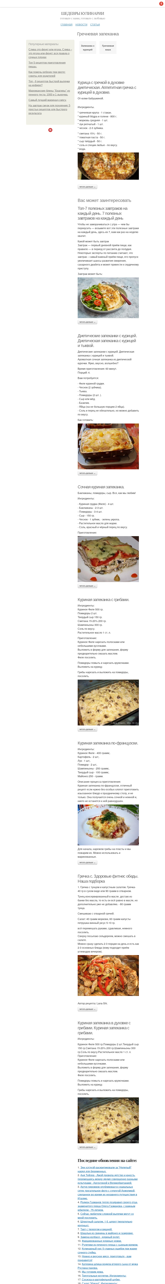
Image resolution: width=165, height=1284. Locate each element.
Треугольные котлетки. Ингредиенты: (104, 1275)
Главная (67, 24)
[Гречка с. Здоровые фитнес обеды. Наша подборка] (108, 975)
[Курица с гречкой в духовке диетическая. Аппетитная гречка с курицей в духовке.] (108, 166)
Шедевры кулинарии (82, 13)
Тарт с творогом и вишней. (96, 1229)
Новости (81, 24)
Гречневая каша (108, 47)
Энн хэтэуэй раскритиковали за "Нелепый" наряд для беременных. (104, 1169)
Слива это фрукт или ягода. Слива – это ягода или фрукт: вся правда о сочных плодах (50, 53)
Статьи (95, 24)
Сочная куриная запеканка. (101, 486)
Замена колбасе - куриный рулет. (100, 1237)
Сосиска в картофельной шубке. (101, 1279)
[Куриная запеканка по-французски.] (108, 825)
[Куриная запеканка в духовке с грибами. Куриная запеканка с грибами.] (108, 1120)
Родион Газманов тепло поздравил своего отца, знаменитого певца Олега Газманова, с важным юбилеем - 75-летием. (108, 1206)
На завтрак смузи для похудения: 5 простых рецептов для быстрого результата (49, 109)
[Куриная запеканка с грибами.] (108, 702)
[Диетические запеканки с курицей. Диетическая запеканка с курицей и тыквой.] (108, 446)
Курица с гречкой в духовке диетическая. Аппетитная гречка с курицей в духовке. (107, 87)
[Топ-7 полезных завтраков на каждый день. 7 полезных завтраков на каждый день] (108, 297)
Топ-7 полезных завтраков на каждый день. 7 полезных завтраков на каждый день (102, 213)
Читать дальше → (87, 187)
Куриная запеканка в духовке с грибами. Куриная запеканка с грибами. (104, 1027)
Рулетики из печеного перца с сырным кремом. (110, 1244)
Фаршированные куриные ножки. (102, 1241)
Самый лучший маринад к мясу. (47, 100)
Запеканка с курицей (87, 47)
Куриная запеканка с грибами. (103, 599)
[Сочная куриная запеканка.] (108, 559)
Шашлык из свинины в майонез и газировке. (106, 1233)
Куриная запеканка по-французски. (108, 743)
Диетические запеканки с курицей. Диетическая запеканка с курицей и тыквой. (107, 340)
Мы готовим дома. (93, 1272)
